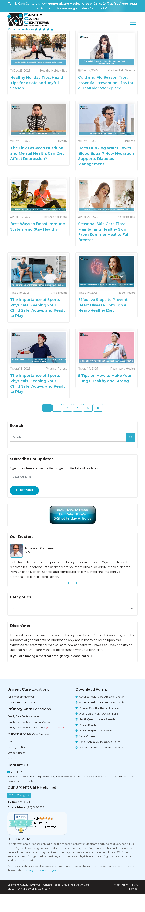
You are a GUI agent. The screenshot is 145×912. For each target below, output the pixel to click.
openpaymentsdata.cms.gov (39, 870)
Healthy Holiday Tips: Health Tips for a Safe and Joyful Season (37, 82)
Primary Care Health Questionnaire (99, 708)
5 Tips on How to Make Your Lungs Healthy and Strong (105, 378)
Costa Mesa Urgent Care (21, 702)
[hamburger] (133, 22)
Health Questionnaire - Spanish (97, 719)
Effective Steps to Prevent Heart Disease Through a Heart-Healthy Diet (103, 304)
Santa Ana (13, 758)
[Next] (98, 408)
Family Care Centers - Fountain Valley (28, 722)
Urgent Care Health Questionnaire (98, 713)
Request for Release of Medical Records (101, 747)
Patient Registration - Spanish (96, 730)
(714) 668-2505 (35, 807)
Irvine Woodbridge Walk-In (22, 697)
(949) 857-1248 (25, 802)
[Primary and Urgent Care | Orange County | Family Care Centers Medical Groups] (28, 19)
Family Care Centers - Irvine (23, 716)
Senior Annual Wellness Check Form (99, 742)
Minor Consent (87, 736)
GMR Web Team (40, 889)
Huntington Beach (17, 747)
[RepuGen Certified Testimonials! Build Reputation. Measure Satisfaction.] (37, 823)
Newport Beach (16, 753)
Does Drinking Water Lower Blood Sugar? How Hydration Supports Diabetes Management (106, 156)
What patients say (21, 29)
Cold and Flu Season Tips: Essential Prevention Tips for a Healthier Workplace (105, 82)
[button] (69, 583)
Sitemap (133, 889)
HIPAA (134, 884)
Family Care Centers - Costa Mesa (36, 727)
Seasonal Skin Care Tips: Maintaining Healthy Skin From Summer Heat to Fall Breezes (103, 232)
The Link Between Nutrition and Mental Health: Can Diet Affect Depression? (37, 153)
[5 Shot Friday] (72, 515)
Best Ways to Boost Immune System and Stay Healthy (37, 226)
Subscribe (24, 490)
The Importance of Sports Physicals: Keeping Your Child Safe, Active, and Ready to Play (38, 307)
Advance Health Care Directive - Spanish (102, 702)
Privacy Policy (120, 884)
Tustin (10, 741)
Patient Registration (90, 725)
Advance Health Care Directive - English (101, 697)
